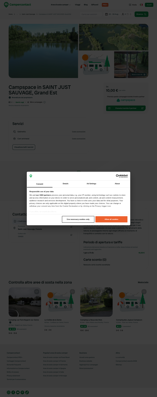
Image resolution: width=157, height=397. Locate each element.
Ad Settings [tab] (91, 184)
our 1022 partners (43, 195)
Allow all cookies (111, 219)
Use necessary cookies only (78, 219)
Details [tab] (65, 184)
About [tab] (117, 184)
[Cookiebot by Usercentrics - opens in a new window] (118, 176)
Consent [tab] (39, 184)
